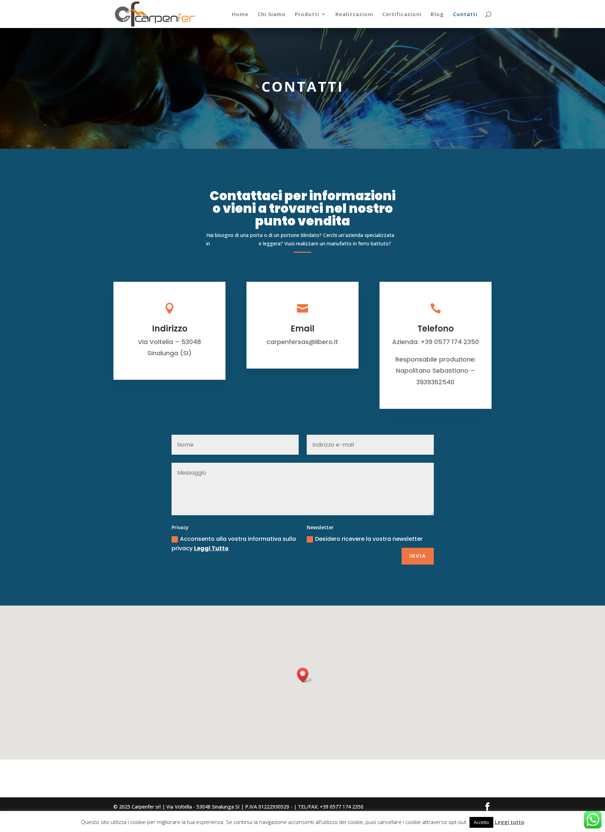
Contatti (465, 15)
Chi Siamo (272, 15)
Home (240, 15)
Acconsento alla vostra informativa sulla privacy (234, 543)
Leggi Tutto (211, 548)
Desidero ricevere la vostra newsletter (369, 539)
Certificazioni (402, 15)
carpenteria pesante (234, 243)
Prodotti (307, 15)
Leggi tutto (509, 821)
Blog (437, 15)
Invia (417, 555)
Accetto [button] (481, 822)
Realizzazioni (354, 15)
